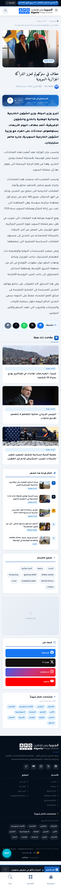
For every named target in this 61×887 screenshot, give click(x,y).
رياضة (40, 569)
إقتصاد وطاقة (47, 575)
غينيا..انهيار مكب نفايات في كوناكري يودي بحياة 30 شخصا (32, 376)
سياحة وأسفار (47, 581)
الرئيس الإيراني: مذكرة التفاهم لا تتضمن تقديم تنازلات (33, 416)
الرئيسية (53, 21)
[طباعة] (8, 326)
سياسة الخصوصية (18, 796)
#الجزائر (51, 707)
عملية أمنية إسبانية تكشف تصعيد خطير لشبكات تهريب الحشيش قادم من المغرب (31, 457)
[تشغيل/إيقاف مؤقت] (10, 100)
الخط (6, 853)
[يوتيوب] (33, 767)
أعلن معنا (22, 791)
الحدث (50, 569)
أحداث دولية (41, 21)
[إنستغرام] (41, 767)
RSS (34, 853)
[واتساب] (24, 326)
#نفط (14, 837)
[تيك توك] (26, 767)
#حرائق (51, 723)
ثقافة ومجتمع (30, 575)
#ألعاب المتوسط (26, 707)
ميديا (14, 581)
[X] (32, 326)
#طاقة (41, 718)
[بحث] (5, 11)
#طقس (40, 707)
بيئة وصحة (14, 575)
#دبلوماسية (20, 712)
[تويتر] (48, 767)
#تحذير (51, 718)
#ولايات (32, 718)
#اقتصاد (11, 707)
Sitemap (25, 853)
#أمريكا (22, 718)
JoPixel (25, 858)
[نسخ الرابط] (16, 326)
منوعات (50, 587)
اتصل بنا (22, 787)
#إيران (44, 837)
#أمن (52, 712)
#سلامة (32, 712)
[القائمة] (56, 11)
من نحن (22, 782)
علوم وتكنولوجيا (29, 581)
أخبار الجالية (27, 569)
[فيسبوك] (40, 326)
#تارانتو (43, 712)
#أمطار (11, 718)
